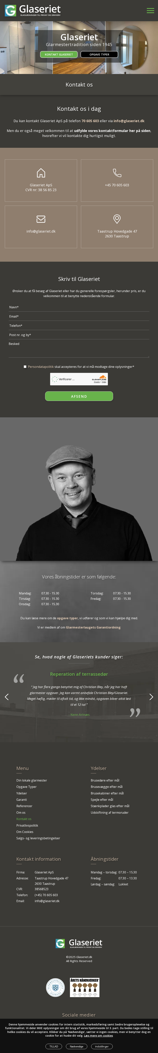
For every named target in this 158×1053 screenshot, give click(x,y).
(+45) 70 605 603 (46, 895)
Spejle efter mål (102, 800)
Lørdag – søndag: (103, 884)
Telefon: (22, 895)
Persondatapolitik (41, 367)
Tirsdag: (25, 599)
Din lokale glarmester (31, 780)
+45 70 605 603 (117, 185)
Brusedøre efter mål (105, 780)
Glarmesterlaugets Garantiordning (93, 627)
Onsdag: (25, 604)
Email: (20, 901)
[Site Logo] (10, 11)
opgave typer (67, 618)
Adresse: (22, 878)
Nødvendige (76, 1046)
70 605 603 (90, 120)
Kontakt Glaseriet (59, 54)
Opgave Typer (99, 54)
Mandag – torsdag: (104, 872)
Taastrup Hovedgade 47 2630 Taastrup (117, 233)
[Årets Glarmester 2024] (84, 987)
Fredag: (96, 599)
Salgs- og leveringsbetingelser (38, 838)
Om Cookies (24, 832)
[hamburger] (147, 9)
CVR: (19, 889)
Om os (20, 812)
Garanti (21, 800)
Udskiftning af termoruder (110, 812)
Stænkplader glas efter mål (110, 806)
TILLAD (54, 1046)
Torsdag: (97, 593)
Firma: (20, 872)
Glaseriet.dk (84, 957)
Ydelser (21, 793)
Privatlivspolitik (27, 825)
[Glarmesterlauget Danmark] (55, 987)
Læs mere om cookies (98, 1035)
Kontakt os (23, 819)
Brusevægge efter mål (107, 787)
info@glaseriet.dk (129, 120)
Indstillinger (102, 1046)
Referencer (24, 806)
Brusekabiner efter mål (107, 793)
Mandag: (25, 593)
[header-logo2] (40, 11)
